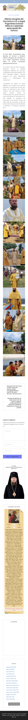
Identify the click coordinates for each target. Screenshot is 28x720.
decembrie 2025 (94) (12, 685)
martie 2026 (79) (11, 678)
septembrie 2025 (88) (12, 692)
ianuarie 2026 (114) (11, 683)
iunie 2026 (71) (10, 672)
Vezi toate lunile (14, 704)
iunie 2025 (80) (10, 699)
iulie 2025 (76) (10, 697)
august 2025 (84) (11, 694)
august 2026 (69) (11, 667)
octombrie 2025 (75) (12, 690)
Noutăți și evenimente (14, 15)
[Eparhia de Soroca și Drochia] (14, 7)
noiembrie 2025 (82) (12, 688)
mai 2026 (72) (10, 674)
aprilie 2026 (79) (11, 676)
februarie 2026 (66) (12, 681)
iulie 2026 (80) (10, 669)
